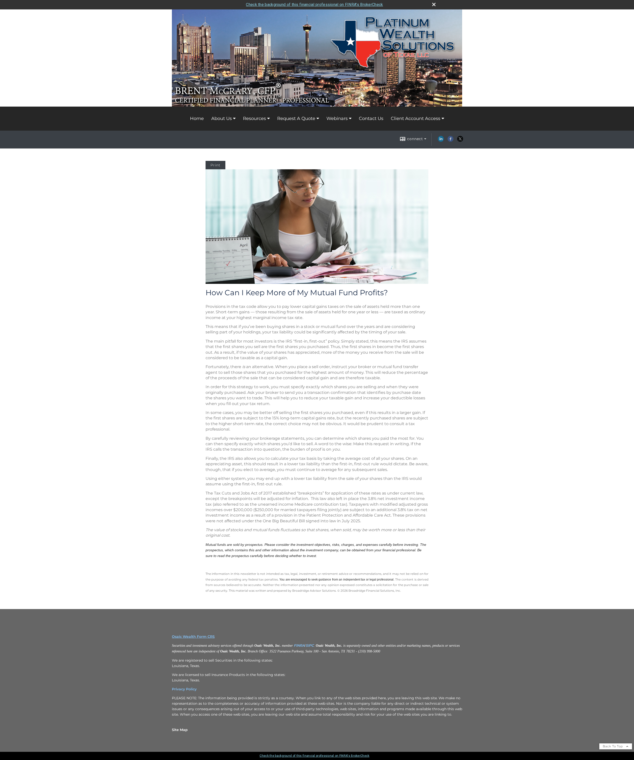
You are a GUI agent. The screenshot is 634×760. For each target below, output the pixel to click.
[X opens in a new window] (460, 140)
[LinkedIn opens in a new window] (441, 140)
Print (215, 165)
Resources (254, 118)
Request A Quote (296, 118)
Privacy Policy (184, 689)
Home (197, 118)
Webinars (337, 118)
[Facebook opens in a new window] (450, 140)
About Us (221, 118)
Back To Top (613, 746)
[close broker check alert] (434, 4)
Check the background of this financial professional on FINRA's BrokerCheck (314, 4)
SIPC (310, 645)
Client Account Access (415, 118)
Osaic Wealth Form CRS (193, 636)
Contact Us (371, 118)
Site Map (180, 730)
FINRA (299, 645)
